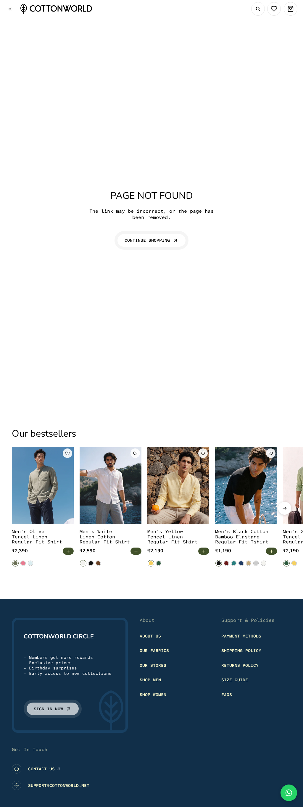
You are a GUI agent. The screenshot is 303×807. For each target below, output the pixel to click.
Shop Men (150, 680)
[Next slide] (284, 508)
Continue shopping (147, 240)
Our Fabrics (154, 650)
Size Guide (234, 680)
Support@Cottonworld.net (58, 785)
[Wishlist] (274, 9)
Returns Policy (240, 665)
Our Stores (153, 665)
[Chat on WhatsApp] (289, 793)
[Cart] (290, 9)
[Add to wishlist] (67, 453)
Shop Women (153, 694)
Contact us (41, 769)
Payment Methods (241, 636)
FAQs (226, 694)
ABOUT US (150, 636)
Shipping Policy (241, 650)
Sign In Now (48, 708)
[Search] (258, 9)
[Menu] (10, 9)
